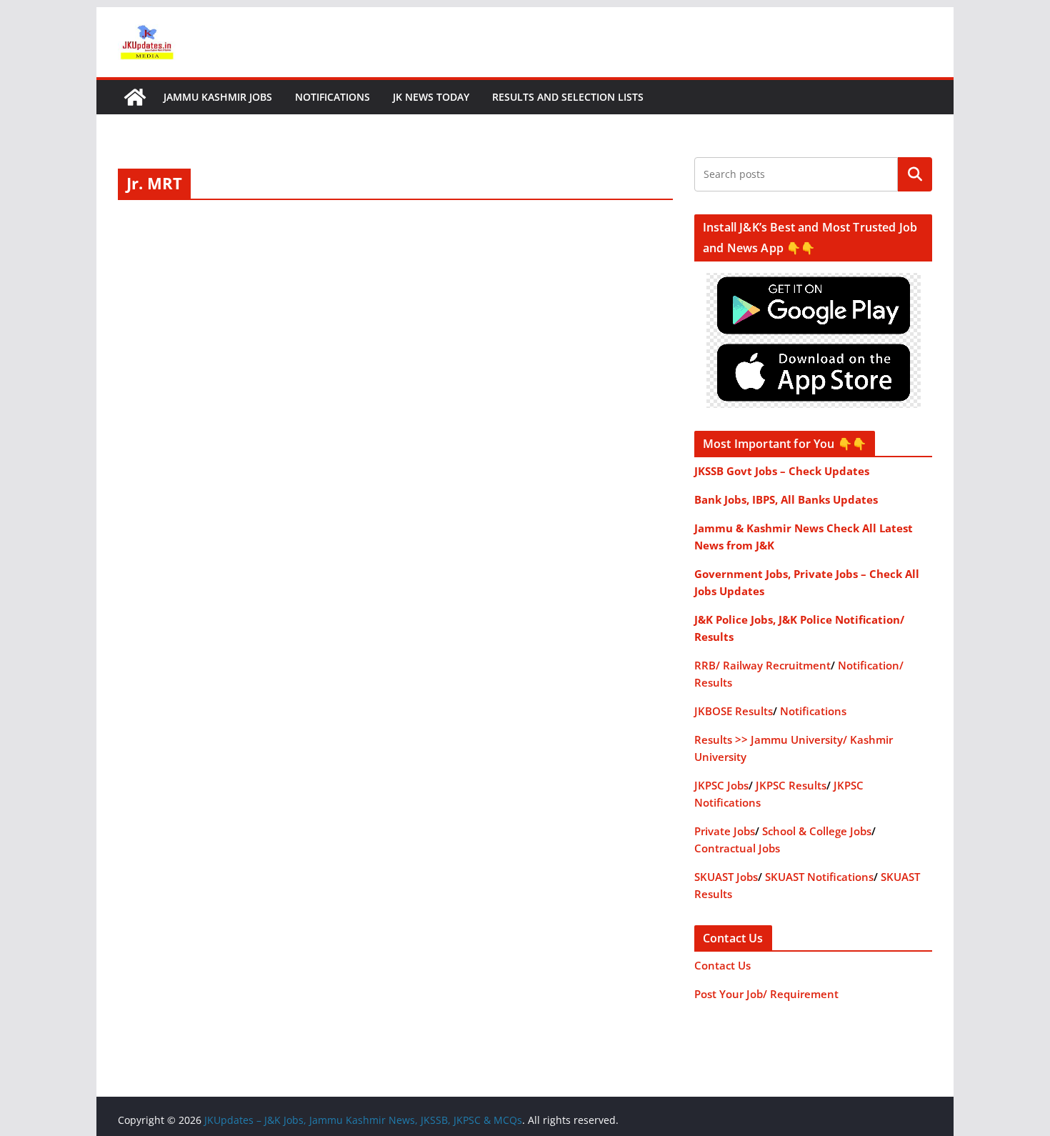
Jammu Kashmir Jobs (218, 97)
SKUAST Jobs (726, 877)
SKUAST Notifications (819, 877)
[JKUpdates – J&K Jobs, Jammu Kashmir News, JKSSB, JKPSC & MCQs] (135, 97)
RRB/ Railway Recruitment (762, 665)
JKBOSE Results (733, 711)
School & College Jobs (816, 831)
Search (915, 174)
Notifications (332, 97)
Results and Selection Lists (568, 97)
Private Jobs (724, 831)
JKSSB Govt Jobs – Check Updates (781, 471)
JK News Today (431, 97)
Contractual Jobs (737, 848)
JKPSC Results (791, 785)
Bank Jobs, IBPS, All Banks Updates (786, 499)
